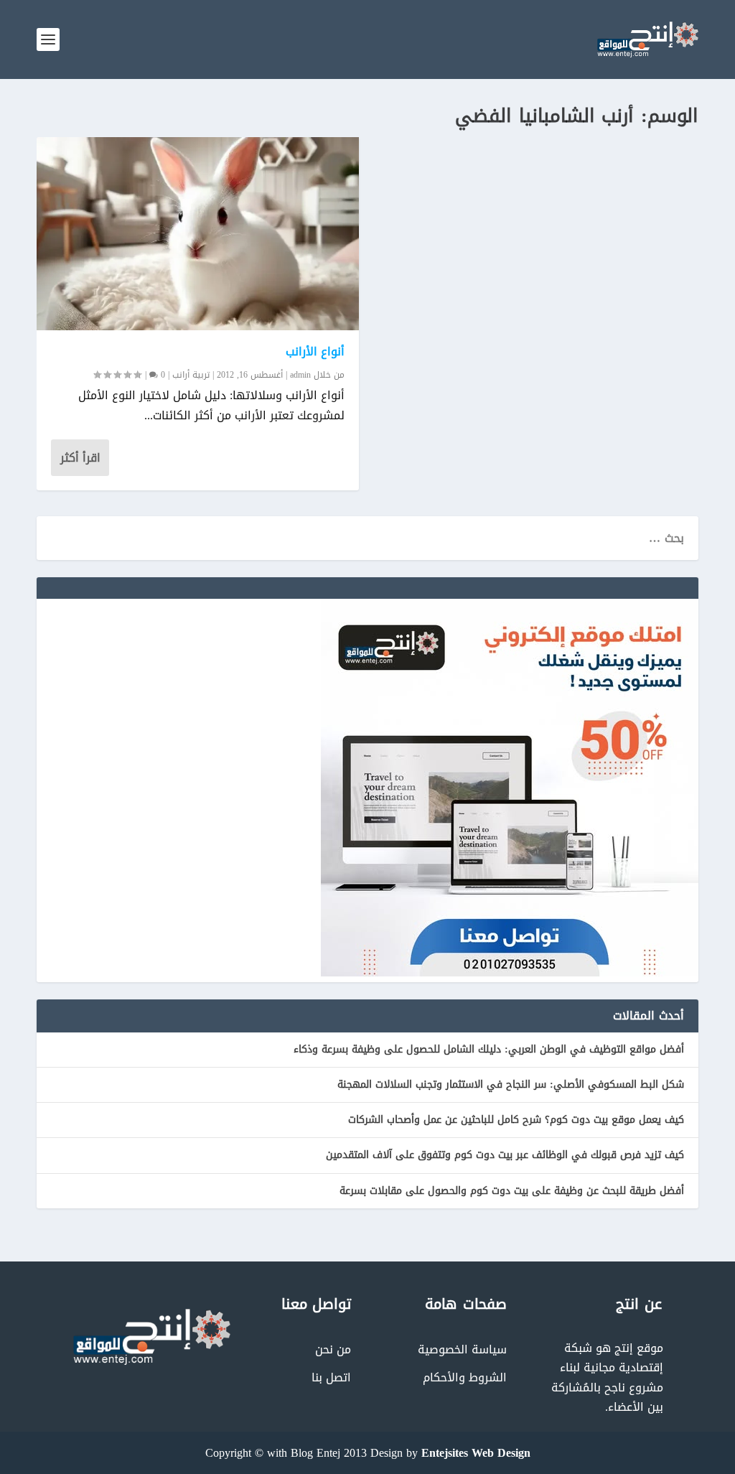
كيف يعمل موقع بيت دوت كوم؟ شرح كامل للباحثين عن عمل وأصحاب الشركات (516, 1119)
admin (300, 375)
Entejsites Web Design (475, 1453)
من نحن (333, 1349)
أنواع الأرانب (315, 351)
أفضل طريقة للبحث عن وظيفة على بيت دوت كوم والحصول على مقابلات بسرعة (512, 1190)
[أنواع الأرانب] (198, 233)
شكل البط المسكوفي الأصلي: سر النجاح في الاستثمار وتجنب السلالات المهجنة (510, 1084)
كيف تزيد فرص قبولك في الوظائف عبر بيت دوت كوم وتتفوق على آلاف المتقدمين (505, 1155)
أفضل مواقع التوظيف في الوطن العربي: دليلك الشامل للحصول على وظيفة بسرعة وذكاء (489, 1049)
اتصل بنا (331, 1377)
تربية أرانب (191, 375)
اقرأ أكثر (80, 458)
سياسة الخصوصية (462, 1349)
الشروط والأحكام (465, 1377)
